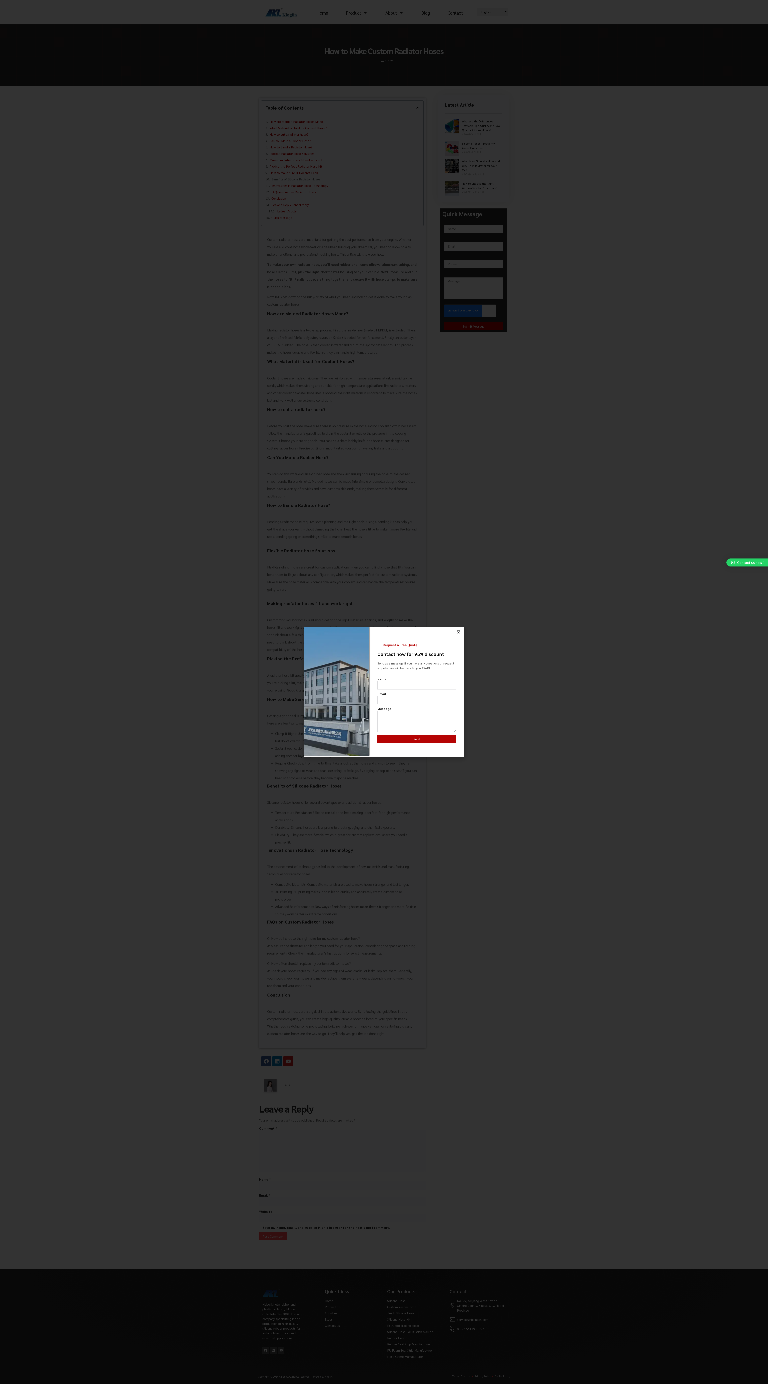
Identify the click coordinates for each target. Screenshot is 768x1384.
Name (381, 679)
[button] (458, 632)
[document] (384, 692)
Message (384, 709)
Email (381, 694)
